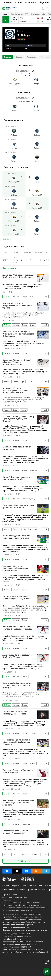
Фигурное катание (18, 885)
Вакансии (6, 900)
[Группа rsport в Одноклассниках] (36, 871)
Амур (37, 161)
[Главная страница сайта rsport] (15, 8)
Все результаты (9, 268)
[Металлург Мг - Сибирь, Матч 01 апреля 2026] (24, 39)
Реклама (21, 889)
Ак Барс (15, 110)
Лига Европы (35, 14)
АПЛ (43, 14)
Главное (5, 14)
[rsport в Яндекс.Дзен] (17, 871)
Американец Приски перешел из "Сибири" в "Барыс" (17, 656)
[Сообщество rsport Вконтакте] (26, 871)
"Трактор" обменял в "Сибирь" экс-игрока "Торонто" (18, 771)
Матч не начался (25, 101)
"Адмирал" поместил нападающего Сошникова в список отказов (15, 568)
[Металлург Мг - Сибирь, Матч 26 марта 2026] (19, 39)
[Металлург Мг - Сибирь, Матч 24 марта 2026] (18, 39)
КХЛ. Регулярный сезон (17, 260)
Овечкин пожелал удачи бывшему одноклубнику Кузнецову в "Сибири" (18, 418)
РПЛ (26, 14)
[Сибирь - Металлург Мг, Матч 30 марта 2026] (22, 39)
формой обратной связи (25, 944)
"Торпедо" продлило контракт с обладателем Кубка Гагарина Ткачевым (16, 742)
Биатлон (32, 885)
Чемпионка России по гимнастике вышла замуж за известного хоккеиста (18, 802)
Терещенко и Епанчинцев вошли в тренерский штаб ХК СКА (18, 506)
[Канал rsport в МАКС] (7, 871)
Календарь (31, 57)
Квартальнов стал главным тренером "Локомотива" (15, 832)
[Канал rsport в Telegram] (46, 871)
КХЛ (26, 48)
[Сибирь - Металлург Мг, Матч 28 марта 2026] (21, 39)
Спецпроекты (8, 889)
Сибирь (36, 83)
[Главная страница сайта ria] (3, 8)
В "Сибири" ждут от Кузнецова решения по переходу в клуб (16, 537)
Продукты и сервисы (36, 889)
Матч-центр (6, 19)
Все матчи (7, 239)
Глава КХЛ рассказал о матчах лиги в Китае (16, 448)
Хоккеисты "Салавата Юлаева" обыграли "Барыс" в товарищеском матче (16, 362)
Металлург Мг (15, 83)
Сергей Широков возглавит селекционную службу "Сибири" (17, 597)
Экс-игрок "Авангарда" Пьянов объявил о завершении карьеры (17, 628)
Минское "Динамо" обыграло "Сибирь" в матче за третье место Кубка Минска (18, 334)
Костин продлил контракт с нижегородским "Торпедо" (14, 712)
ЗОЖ (40, 885)
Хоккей (20, 31)
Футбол (5, 885)
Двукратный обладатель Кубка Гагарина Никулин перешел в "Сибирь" (16, 685)
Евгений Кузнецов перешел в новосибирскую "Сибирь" (16, 478)
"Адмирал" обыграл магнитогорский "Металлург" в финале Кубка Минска (16, 390)
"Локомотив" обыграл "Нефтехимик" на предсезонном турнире (17, 305)
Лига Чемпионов (17, 14)
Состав (19, 57)
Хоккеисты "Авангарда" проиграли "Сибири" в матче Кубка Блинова (18, 276)
